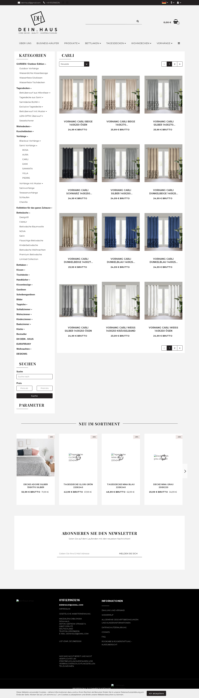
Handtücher (22, 279)
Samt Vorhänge (27, 145)
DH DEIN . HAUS (25, 339)
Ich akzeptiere (156, 693)
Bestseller (21, 334)
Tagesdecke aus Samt (30, 97)
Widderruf (107, 615)
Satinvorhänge (26, 188)
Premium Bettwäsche (30, 254)
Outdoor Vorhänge (29, 68)
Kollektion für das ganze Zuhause (33, 208)
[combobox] (74, 64)
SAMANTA (27, 168)
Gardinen (21, 289)
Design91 (24, 217)
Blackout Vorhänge (29, 141)
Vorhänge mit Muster (30, 183)
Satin (22, 236)
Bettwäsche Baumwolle (31, 226)
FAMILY (23, 222)
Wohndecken (23, 126)
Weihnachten (23, 349)
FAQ (103, 637)
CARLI (25, 159)
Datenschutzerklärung (114, 627)
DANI (25, 164)
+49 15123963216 (53, 3)
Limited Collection (28, 259)
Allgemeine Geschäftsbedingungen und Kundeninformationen (120, 621)
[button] (112, 602)
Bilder (19, 299)
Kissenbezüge (23, 284)
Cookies (106, 632)
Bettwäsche (22, 212)
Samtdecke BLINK (28, 102)
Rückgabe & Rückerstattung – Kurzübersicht (117, 643)
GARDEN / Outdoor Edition (30, 64)
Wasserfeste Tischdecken (32, 82)
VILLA (25, 173)
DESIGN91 (21, 354)
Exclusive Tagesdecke (30, 106)
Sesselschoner (26, 120)
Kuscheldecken (24, 131)
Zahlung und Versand (113, 610)
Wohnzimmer (23, 314)
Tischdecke (22, 275)
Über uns (25, 43)
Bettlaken (92, 43)
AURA (25, 154)
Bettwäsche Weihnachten (32, 250)
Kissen (20, 270)
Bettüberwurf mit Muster (32, 111)
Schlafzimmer (23, 309)
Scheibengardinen (25, 294)
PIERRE (26, 178)
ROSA (25, 150)
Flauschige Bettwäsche (31, 240)
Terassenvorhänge (28, 192)
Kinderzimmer (23, 319)
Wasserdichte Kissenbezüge (33, 73)
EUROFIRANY (23, 344)
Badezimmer (23, 324)
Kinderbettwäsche (28, 245)
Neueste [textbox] (65, 64)
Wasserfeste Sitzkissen (30, 77)
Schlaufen (24, 197)
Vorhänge (21, 136)
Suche (34, 396)
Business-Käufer (48, 43)
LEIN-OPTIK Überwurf (30, 116)
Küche (20, 329)
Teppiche (21, 304)
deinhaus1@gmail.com (31, 3)
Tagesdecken (23, 88)
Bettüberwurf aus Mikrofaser (34, 92)
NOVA (22, 231)
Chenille (23, 202)
